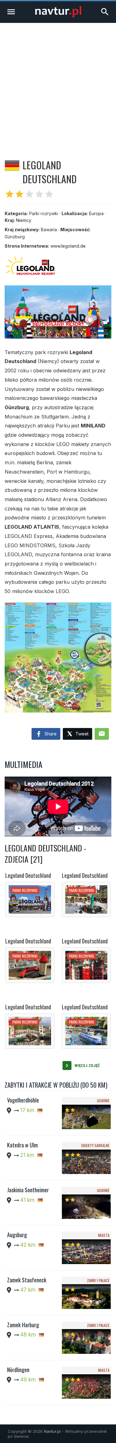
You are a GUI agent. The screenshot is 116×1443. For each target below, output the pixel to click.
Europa (96, 213)
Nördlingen (18, 1370)
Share (50, 733)
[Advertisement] (58, 84)
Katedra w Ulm (22, 1145)
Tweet (81, 733)
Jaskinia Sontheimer (28, 1190)
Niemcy (23, 220)
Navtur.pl (52, 1431)
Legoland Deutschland (28, 875)
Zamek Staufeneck (26, 1280)
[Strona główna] (58, 16)
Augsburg (17, 1235)
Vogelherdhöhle (23, 1100)
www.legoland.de (68, 246)
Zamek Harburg (23, 1325)
